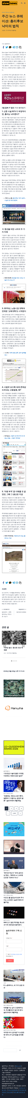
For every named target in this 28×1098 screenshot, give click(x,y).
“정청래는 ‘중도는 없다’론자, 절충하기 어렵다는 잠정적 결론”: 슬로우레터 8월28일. (13, 798)
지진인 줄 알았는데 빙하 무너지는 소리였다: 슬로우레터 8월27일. (14, 900)
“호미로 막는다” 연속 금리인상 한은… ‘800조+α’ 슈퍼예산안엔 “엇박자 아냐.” (13, 875)
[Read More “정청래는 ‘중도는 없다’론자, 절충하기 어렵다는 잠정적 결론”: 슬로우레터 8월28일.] (14, 786)
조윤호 (3, 30)
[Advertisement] (14, 727)
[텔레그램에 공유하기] (13, 47)
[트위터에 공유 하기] (7, 47)
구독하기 (10, 960)
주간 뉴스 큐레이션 (10, 12)
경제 (12, 1030)
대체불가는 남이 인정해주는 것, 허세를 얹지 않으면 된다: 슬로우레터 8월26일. (13, 1010)
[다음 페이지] (23, 645)
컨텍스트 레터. (10, 793)
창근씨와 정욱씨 (21, 611)
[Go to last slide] (4, 645)
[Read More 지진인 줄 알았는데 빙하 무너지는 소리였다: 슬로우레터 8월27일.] (14, 888)
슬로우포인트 (7, 920)
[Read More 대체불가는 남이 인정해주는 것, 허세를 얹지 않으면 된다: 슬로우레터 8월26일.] (14, 998)
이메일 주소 (9, 938)
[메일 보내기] (17, 47)
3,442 (14, 813)
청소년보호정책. (13, 1090)
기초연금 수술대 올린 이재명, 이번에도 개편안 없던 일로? (14, 775)
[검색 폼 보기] (21, 3)
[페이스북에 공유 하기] (3, 47)
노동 (5, 983)
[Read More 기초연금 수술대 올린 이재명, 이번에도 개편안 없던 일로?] (14, 764)
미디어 (3, 12)
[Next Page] (20, 813)
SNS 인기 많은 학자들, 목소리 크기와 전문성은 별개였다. (14, 923)
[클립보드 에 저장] (20, 47)
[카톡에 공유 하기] (10, 47)
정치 (5, 793)
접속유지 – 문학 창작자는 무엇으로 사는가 (7, 613)
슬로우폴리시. (7, 771)
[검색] (20, 1050)
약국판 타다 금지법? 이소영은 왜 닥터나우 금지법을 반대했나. (14, 1034)
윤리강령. (10, 1092)
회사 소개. (18, 1066)
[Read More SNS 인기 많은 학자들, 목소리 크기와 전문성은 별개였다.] (14, 912)
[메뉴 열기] (24, 3)
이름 (7, 946)
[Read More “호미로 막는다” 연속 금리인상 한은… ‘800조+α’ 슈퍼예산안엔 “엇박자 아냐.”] (14, 863)
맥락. (15, 1030)
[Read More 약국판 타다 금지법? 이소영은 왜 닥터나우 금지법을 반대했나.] (14, 1023)
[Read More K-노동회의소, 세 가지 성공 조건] (14, 975)
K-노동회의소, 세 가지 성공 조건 (14, 986)
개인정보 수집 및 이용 (16, 954)
